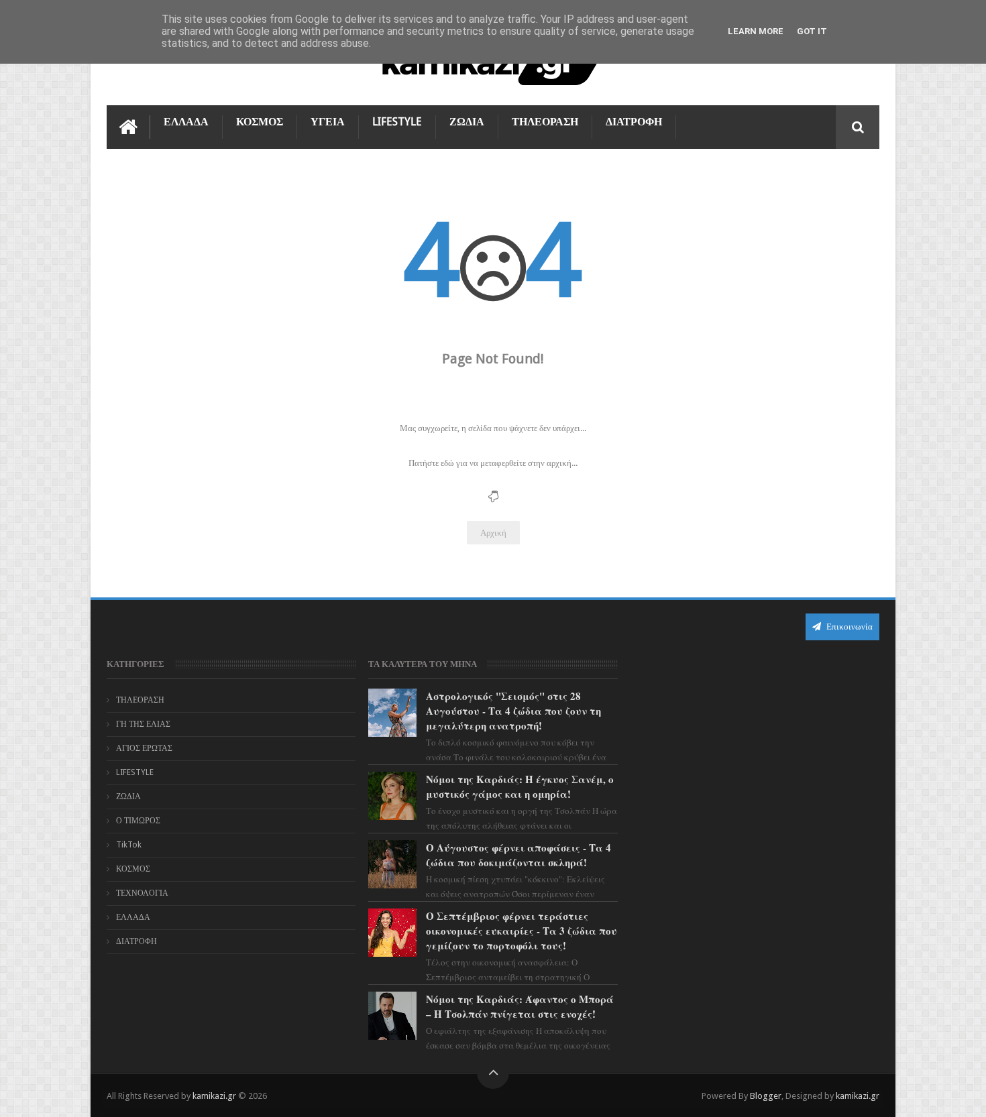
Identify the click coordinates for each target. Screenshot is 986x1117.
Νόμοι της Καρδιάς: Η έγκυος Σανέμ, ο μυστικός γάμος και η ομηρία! (520, 786)
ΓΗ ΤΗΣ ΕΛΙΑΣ (143, 724)
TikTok (129, 844)
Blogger (765, 1096)
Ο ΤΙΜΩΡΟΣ (138, 820)
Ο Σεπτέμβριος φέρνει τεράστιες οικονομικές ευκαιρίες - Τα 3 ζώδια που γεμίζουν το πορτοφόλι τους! (521, 930)
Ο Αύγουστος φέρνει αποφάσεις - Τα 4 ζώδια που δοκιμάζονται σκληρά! (518, 855)
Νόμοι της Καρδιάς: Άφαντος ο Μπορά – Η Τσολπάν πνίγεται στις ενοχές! (520, 1006)
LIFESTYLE (397, 121)
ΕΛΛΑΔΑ (186, 121)
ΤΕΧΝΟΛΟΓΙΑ (142, 893)
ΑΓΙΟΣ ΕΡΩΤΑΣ (144, 748)
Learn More (755, 31)
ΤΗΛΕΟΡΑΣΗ (545, 121)
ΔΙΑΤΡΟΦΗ (634, 121)
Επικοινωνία (848, 627)
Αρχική (493, 533)
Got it (812, 31)
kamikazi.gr (214, 1096)
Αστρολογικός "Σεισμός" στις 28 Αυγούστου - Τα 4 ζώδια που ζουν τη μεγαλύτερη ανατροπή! (513, 711)
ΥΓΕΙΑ (328, 121)
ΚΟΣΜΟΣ (259, 121)
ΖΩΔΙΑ (466, 121)
